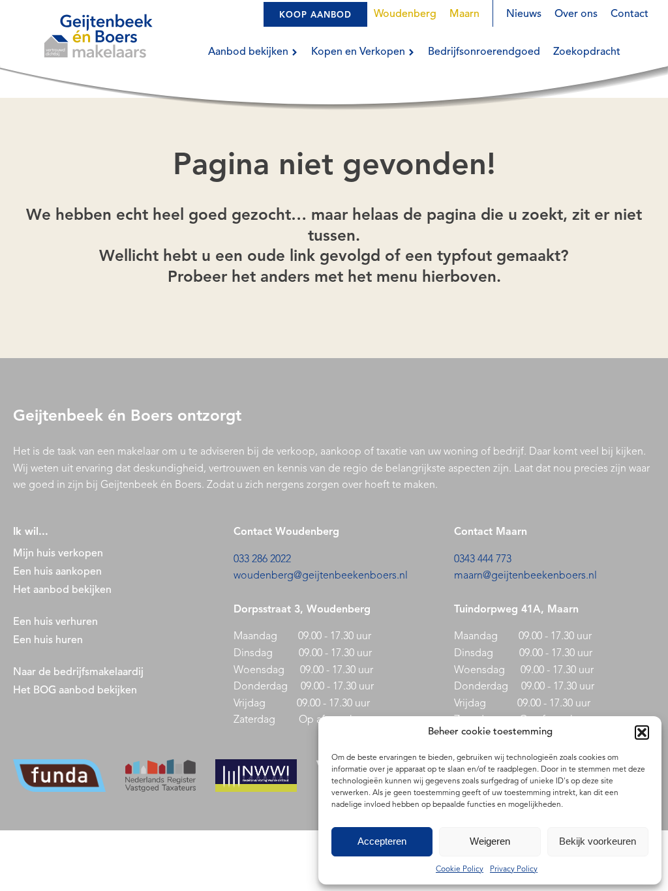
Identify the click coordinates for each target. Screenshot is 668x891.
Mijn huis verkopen (58, 554)
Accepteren (381, 841)
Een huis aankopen (57, 572)
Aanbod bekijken (248, 52)
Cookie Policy (459, 869)
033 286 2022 (262, 559)
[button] (641, 732)
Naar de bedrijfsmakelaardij (78, 672)
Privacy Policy (514, 869)
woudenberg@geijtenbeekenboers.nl (321, 576)
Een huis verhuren (56, 622)
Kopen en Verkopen (358, 52)
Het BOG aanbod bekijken (75, 691)
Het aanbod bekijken (62, 590)
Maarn (464, 14)
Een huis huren (48, 640)
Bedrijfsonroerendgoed (484, 52)
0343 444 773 (482, 559)
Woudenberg (405, 14)
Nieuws (523, 14)
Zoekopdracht (586, 52)
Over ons (576, 14)
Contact (629, 14)
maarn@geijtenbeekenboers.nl (525, 576)
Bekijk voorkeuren (597, 841)
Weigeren (490, 841)
